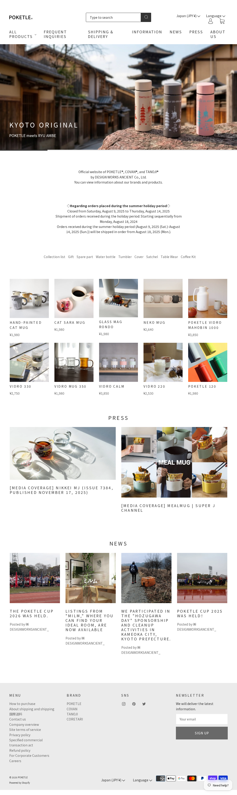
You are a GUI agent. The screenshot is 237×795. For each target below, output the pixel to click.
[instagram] (123, 704)
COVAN (72, 709)
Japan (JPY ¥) (186, 15)
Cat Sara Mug (69, 322)
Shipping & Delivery (100, 34)
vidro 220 (154, 386)
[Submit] (146, 17)
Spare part (85, 256)
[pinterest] (134, 704)
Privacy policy (19, 735)
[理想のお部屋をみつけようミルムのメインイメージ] (90, 578)
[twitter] (144, 704)
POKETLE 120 (202, 386)
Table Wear (169, 256)
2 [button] (71, 150)
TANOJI (72, 714)
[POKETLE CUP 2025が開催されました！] (202, 578)
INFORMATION (147, 31)
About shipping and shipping (31, 709)
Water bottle (105, 256)
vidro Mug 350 (70, 386)
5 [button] (213, 150)
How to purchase (22, 703)
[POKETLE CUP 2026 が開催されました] (35, 578)
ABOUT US (217, 34)
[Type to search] (113, 17)
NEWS (176, 31)
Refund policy (19, 750)
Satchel (152, 256)
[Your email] (202, 719)
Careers (15, 760)
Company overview (24, 724)
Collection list (54, 256)
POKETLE (74, 703)
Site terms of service (25, 729)
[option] (118, 97)
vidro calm (112, 386)
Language (141, 780)
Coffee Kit (188, 256)
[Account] (210, 21)
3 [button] (118, 150)
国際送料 (15, 714)
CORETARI (75, 719)
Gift (71, 256)
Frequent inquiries (55, 34)
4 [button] (166, 150)
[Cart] (222, 21)
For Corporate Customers (29, 755)
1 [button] (23, 150)
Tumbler (125, 256)
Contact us (17, 719)
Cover (138, 256)
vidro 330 (20, 386)
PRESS (196, 31)
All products (21, 34)
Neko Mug (154, 322)
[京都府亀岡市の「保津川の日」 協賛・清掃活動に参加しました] (146, 578)
